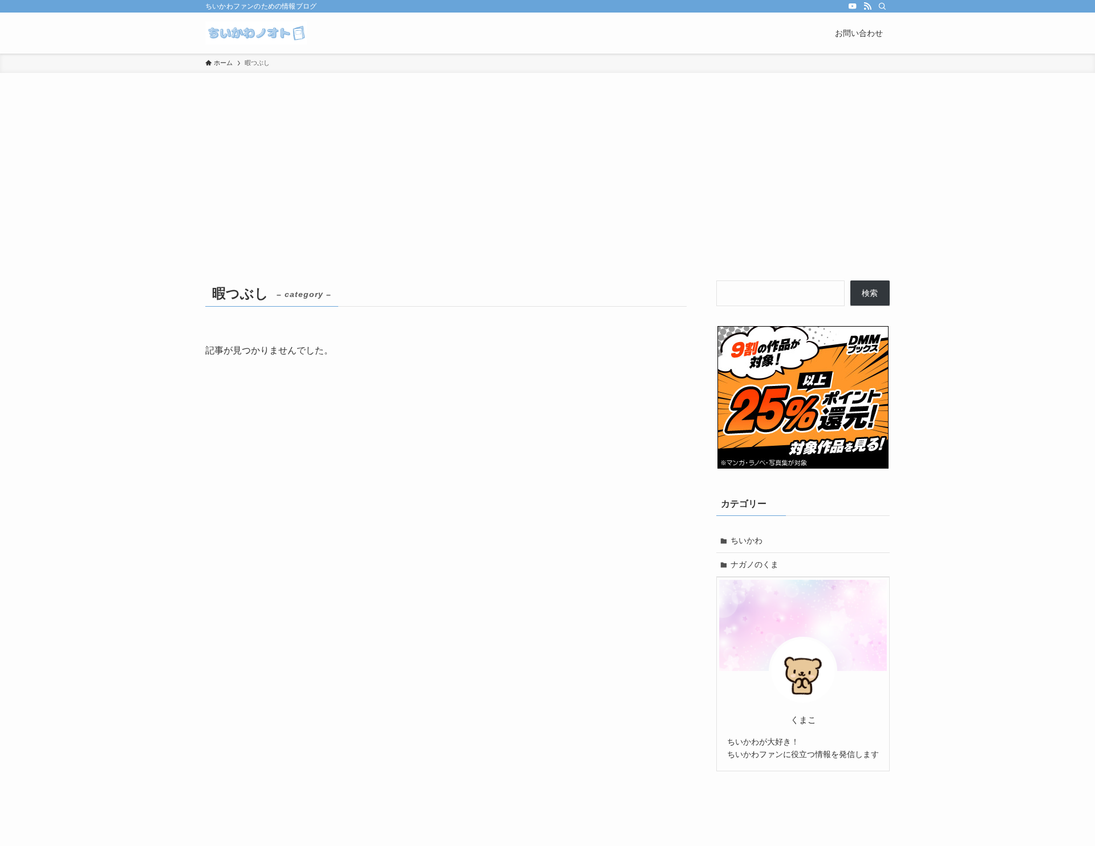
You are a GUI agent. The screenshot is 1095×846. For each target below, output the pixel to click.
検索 (870, 293)
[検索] (882, 6)
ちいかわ (747, 540)
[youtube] (852, 6)
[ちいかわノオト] (256, 33)
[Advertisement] (547, 158)
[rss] (867, 6)
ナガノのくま (754, 564)
